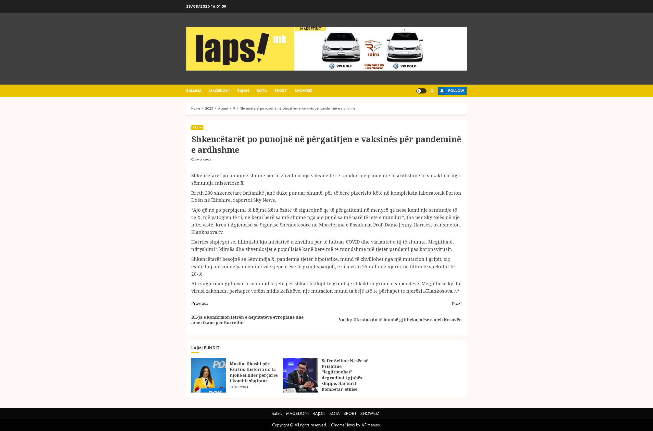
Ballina (194, 90)
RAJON (243, 90)
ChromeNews (343, 425)
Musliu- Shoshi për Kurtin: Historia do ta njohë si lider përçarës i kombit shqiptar (254, 372)
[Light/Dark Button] (421, 90)
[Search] (432, 91)
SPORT (280, 90)
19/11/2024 (240, 387)
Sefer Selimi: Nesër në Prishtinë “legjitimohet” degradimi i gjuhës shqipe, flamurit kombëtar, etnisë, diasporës (345, 378)
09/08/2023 (203, 159)
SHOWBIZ (303, 90)
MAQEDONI (219, 90)
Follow (456, 90)
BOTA (262, 90)
